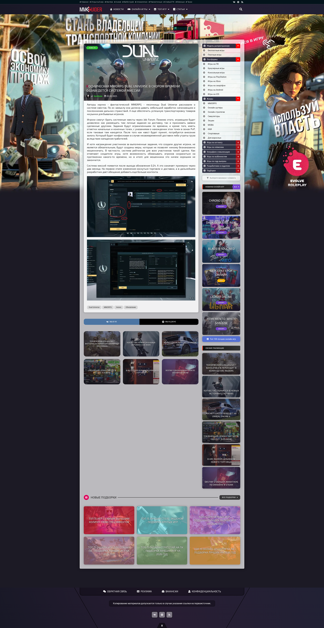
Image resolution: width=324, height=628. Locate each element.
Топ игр (162, 9)
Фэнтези (109, 2)
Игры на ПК (213, 64)
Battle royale (129, 2)
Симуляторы (214, 116)
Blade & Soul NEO (221, 248)
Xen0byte (98, 96)
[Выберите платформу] (204, 64)
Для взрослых (214, 138)
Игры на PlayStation (217, 77)
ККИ (210, 129)
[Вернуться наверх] (162, 625)
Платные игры (214, 55)
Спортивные (213, 133)
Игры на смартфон (216, 85)
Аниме (118, 2)
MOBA (211, 125)
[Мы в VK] (234, 2)
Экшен (211, 120)
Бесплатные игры (216, 50)
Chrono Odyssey (221, 200)
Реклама (146, 591)
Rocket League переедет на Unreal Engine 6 (180, 344)
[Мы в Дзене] (162, 615)
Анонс (118, 307)
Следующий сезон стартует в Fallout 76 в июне (102, 371)
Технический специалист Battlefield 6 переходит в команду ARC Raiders (102, 343)
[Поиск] (240, 9)
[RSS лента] (242, 2)
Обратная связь (117, 591)
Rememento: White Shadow (221, 320)
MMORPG (108, 307)
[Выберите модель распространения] (204, 50)
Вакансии (172, 591)
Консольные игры (216, 72)
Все (235, 187)
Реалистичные (156, 2)
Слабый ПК (169, 2)
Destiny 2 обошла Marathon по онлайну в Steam (180, 371)
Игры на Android (215, 90)
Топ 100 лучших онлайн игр (223, 339)
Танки (189, 2)
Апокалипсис (142, 2)
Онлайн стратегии (216, 112)
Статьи (181, 9)
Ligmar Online (221, 296)
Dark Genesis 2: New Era (221, 224)
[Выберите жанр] (204, 103)
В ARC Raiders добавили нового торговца (141, 371)
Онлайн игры (139, 9)
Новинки (84, 2)
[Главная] (91, 9)
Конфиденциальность (206, 591)
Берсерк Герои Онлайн (221, 272)
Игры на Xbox (214, 81)
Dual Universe (94, 307)
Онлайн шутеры (215, 108)
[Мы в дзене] (238, 2)
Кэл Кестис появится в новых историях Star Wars (141, 344)
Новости (118, 9)
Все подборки (229, 497)
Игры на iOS (213, 94)
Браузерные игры (216, 68)
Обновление (131, 307)
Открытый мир (97, 2)
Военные (181, 2)
